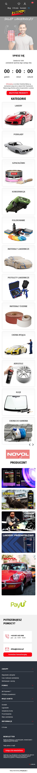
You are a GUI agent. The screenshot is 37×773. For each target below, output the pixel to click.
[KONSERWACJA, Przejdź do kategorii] (18, 201)
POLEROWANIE (18, 220)
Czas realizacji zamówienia (10, 678)
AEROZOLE (18, 363)
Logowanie (5, 708)
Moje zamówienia (7, 717)
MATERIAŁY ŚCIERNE (18, 306)
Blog (9, 8)
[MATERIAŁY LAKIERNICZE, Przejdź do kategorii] (18, 258)
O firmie (15, 8)
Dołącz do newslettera (14, 750)
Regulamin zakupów (8, 675)
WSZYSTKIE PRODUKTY (18, 93)
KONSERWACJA (18, 192)
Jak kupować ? (6, 691)
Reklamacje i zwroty (8, 681)
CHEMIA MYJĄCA (18, 335)
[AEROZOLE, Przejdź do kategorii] (18, 373)
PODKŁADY (18, 134)
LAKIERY (18, 106)
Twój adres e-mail (9, 745)
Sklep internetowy (18, 770)
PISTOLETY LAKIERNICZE (18, 277)
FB (29, 8)
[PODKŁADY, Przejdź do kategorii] (18, 144)
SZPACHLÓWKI (18, 163)
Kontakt (23, 8)
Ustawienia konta (7, 711)
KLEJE (18, 392)
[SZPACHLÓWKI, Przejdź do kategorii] (18, 173)
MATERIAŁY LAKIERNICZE (18, 249)
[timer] (18, 66)
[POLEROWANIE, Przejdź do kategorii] (18, 230)
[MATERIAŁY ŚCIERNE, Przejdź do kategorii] (18, 316)
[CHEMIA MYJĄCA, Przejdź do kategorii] (18, 344)
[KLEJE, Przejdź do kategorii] (18, 402)
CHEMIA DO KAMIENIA (18, 421)
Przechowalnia (6, 714)
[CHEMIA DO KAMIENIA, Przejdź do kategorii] (18, 430)
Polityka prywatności (8, 694)
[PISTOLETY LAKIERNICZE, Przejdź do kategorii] (18, 287)
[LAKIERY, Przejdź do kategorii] (18, 115)
